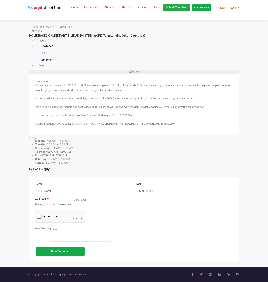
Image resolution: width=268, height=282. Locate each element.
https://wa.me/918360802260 (156, 123)
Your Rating (41, 199)
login (223, 7)
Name (39, 183)
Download (46, 46)
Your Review (42, 228)
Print (43, 53)
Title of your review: (46, 204)
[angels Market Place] (44, 7)
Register (235, 7)
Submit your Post (176, 7)
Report (41, 40)
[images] (134, 71)
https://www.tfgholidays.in (103, 123)
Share (41, 65)
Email (138, 183)
